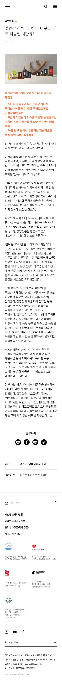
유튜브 (15, 632)
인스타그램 (6, 632)
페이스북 (23, 632)
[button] (55, 6)
